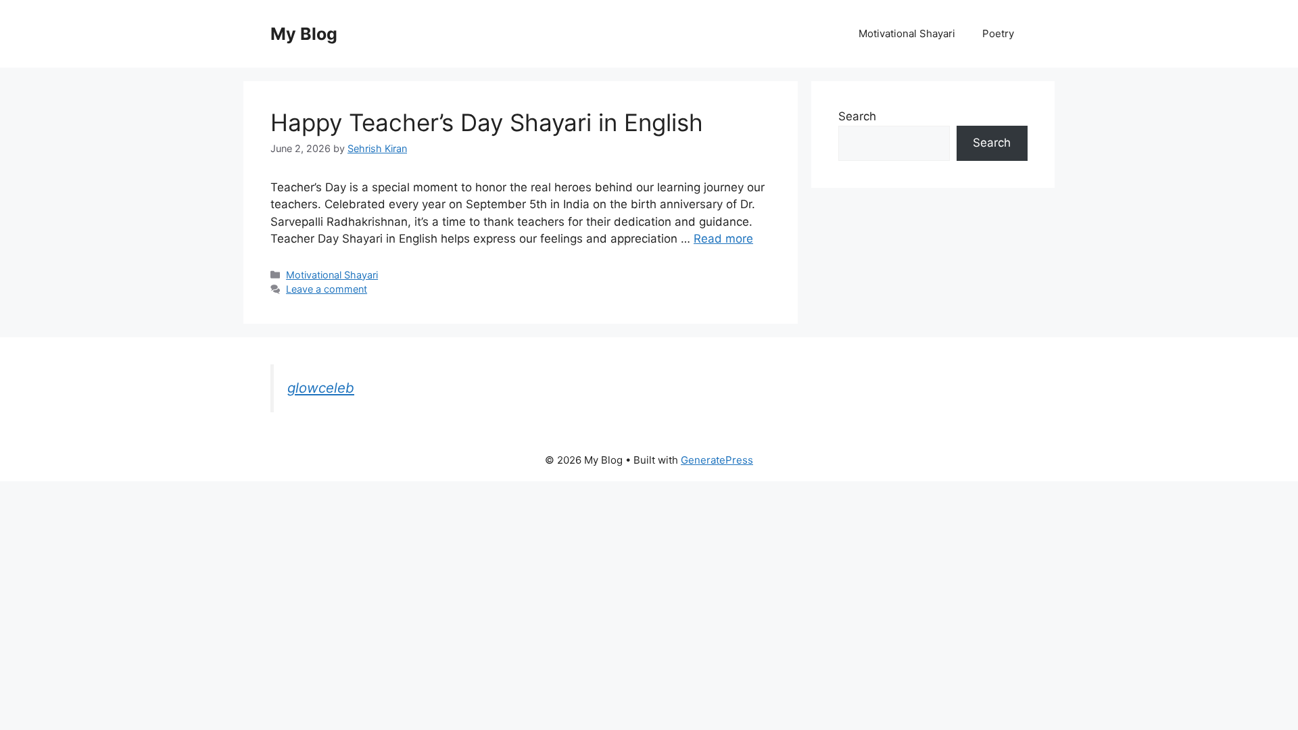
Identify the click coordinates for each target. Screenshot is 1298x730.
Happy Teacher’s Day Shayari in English (486, 122)
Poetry (998, 33)
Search (857, 116)
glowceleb (320, 387)
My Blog (303, 34)
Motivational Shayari (907, 33)
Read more (723, 238)
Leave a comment (326, 289)
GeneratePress (717, 460)
